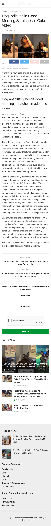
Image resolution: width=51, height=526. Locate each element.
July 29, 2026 (20, 400)
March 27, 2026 (21, 412)
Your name (25, 296)
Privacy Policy (8, 502)
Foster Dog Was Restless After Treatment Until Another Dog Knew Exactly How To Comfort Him (30, 394)
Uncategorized (15, 11)
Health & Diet (8, 487)
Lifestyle (6, 476)
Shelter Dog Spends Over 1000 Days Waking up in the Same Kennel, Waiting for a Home (25, 365)
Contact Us (7, 498)
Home (4, 11)
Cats (4, 473)
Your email (25, 306)
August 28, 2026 (21, 385)
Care (4, 480)
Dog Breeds (7, 469)
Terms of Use (8, 505)
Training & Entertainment (13, 483)
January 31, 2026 (11, 30)
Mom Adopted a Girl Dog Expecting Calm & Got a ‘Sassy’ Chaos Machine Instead (31, 379)
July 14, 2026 (10, 370)
